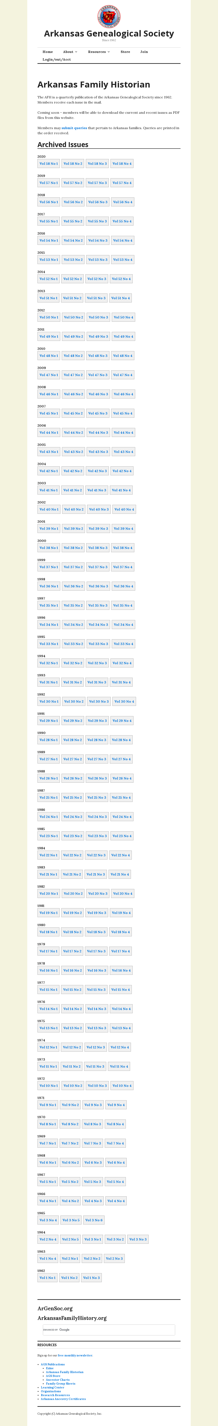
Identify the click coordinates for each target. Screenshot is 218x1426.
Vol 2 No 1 (70, 1258)
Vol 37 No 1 (48, 567)
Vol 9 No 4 (116, 1105)
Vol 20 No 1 (48, 893)
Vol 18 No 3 (96, 932)
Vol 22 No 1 (48, 855)
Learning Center (52, 1387)
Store (125, 52)
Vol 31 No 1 (48, 682)
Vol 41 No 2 (72, 490)
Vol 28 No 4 (121, 740)
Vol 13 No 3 (96, 1028)
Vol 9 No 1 (47, 1105)
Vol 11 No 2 (71, 1066)
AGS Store (53, 1376)
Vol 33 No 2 (73, 644)
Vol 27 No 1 (48, 759)
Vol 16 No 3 (96, 970)
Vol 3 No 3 (138, 1239)
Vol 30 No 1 (49, 701)
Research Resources (55, 1395)
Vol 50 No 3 (98, 317)
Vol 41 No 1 (48, 490)
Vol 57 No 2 (72, 183)
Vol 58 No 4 (122, 163)
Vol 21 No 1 (48, 874)
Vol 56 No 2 (73, 202)
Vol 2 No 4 (47, 1239)
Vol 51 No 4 (120, 298)
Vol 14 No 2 (72, 1009)
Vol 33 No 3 (98, 644)
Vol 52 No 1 (48, 279)
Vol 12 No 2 (72, 1047)
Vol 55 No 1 (48, 221)
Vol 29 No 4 (122, 720)
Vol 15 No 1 (48, 989)
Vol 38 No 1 (48, 548)
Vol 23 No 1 (48, 836)
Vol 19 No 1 (48, 913)
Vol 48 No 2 (73, 355)
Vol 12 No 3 (95, 1047)
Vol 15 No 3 (96, 989)
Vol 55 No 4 (122, 221)
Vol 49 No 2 (73, 336)
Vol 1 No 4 (47, 1258)
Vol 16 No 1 (48, 970)
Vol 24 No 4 (122, 816)
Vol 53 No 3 (98, 259)
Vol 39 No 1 (48, 528)
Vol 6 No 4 (116, 1162)
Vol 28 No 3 (96, 740)
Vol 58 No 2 (72, 163)
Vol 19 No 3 (96, 913)
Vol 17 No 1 (48, 951)
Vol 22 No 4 (120, 855)
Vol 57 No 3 (97, 183)
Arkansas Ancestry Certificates (63, 1399)
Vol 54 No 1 (48, 240)
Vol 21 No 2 (72, 874)
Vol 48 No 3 (98, 355)
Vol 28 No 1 (48, 740)
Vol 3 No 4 (48, 1220)
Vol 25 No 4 (121, 797)
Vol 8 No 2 (70, 1124)
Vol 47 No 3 (98, 375)
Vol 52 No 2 (72, 279)
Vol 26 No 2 (72, 778)
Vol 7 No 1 (47, 1143)
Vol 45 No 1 (48, 413)
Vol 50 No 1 (48, 317)
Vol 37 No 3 (98, 567)
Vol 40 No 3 (99, 509)
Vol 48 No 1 (48, 355)
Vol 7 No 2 (70, 1143)
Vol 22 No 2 (72, 855)
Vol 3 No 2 (115, 1239)
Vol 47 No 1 (48, 375)
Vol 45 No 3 (98, 413)
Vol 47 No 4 (122, 375)
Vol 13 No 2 (72, 1028)
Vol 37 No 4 (122, 567)
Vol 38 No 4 (122, 548)
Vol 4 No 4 (116, 1201)
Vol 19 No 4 (121, 913)
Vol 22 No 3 (96, 855)
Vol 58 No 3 (97, 163)
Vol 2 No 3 (114, 1258)
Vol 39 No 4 (123, 528)
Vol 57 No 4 (122, 183)
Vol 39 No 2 (73, 528)
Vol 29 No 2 (72, 720)
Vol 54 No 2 (73, 240)
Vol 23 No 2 (72, 836)
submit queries (74, 128)
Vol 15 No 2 (72, 989)
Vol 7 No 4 (115, 1143)
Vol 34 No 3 (98, 624)
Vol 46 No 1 (48, 394)
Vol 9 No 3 (93, 1105)
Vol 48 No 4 (122, 355)
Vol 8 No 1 (47, 1124)
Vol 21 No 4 (119, 874)
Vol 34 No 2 (73, 624)
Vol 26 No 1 (48, 778)
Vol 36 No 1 (48, 586)
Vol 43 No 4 (123, 452)
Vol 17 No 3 (96, 951)
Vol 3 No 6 (94, 1220)
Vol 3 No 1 (92, 1239)
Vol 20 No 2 (73, 893)
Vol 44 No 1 (48, 432)
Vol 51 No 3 (96, 298)
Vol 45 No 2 (73, 413)
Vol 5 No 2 (70, 1181)
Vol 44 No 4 (123, 432)
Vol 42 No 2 (72, 471)
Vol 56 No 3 (98, 202)
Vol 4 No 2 (70, 1201)
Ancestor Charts (58, 1380)
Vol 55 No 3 (97, 221)
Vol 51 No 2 (72, 298)
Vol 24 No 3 (97, 816)
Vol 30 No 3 (99, 701)
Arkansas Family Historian (64, 1372)
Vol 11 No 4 (119, 1066)
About (68, 52)
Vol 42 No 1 (48, 471)
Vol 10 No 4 (122, 1085)
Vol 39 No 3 (98, 528)
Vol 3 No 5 (71, 1220)
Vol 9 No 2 (70, 1105)
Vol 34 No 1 (48, 624)
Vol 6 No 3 (93, 1162)
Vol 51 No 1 (48, 298)
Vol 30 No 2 (73, 701)
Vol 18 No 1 (48, 932)
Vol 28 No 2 (72, 740)
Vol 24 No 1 (48, 816)
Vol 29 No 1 (48, 720)
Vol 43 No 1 (48, 452)
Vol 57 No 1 (48, 183)
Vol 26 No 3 (97, 778)
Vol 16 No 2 (72, 970)
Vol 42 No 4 (122, 471)
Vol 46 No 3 (98, 394)
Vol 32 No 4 (122, 663)
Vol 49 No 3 (98, 336)
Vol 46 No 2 (73, 394)
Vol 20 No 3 (98, 893)
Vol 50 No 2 (73, 317)
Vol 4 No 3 (93, 1201)
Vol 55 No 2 (72, 221)
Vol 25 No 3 (96, 797)
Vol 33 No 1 (48, 644)
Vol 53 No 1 (48, 259)
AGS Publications (53, 1364)
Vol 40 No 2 (73, 509)
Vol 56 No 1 (48, 202)
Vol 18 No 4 (120, 932)
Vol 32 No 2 (72, 663)
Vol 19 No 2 (72, 913)
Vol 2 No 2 (92, 1258)
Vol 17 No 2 (72, 951)
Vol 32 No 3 (97, 663)
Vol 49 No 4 (123, 336)
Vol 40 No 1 (49, 509)
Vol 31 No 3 (96, 682)
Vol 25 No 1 (48, 797)
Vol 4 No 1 (47, 1201)
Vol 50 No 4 (123, 317)
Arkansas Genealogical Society (109, 33)
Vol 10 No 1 (48, 1085)
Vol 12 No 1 (48, 1047)
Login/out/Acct (57, 59)
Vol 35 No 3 (98, 605)
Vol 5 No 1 (47, 1181)
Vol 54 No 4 (122, 240)
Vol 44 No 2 (73, 432)
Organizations (51, 1391)
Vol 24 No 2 (72, 816)
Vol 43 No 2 (73, 452)
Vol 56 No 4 (122, 202)
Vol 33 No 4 (123, 644)
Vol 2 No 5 (70, 1239)
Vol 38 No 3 (98, 548)
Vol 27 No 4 (121, 759)
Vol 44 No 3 (98, 432)
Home (48, 52)
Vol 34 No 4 (123, 624)
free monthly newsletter (75, 1355)
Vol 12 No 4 (119, 1047)
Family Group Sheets (60, 1383)
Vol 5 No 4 (115, 1181)
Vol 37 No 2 (73, 567)
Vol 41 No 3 (96, 490)
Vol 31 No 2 (72, 682)
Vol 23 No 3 (97, 836)
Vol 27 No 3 (96, 759)
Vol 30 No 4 (124, 701)
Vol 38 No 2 (73, 548)
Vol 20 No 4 (122, 893)
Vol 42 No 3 (97, 471)
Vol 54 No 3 (98, 240)
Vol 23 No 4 (122, 836)
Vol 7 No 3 (92, 1143)
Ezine (50, 1368)
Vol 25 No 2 (72, 797)
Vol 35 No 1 (48, 605)
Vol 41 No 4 (121, 490)
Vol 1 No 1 (47, 1278)
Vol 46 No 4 (123, 394)
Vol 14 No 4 (121, 1009)
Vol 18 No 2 (72, 932)
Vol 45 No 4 (122, 413)
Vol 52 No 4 (121, 279)
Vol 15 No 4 (120, 989)
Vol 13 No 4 (121, 1028)
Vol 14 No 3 (96, 1009)
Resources (97, 52)
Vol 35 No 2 (73, 605)
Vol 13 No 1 (48, 1028)
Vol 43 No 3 (98, 452)
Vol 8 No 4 (115, 1124)
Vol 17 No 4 (120, 951)
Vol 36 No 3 (98, 586)
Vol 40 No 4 (124, 509)
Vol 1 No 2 (69, 1278)
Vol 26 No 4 (122, 778)
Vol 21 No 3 (95, 874)
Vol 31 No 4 (121, 682)
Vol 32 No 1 (48, 663)
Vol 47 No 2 (73, 375)
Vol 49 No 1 (48, 336)
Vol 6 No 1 (47, 1162)
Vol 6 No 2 (70, 1162)
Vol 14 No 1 (48, 1009)
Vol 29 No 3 (97, 720)
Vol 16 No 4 (121, 970)
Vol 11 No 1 (48, 1066)
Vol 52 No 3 (96, 279)
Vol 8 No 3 (92, 1124)
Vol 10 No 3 (97, 1085)
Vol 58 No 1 (48, 163)
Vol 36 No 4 (123, 586)
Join (144, 52)
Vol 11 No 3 (95, 1066)
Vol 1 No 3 (91, 1278)
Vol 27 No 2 (72, 759)
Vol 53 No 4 (122, 259)
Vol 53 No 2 (73, 259)
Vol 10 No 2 (72, 1085)
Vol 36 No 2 (73, 586)
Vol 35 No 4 (122, 605)
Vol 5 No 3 (92, 1181)
